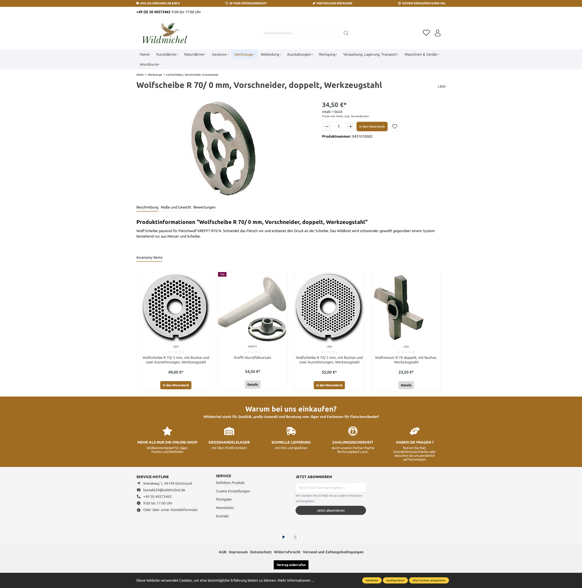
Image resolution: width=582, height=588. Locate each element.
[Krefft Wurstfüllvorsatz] (253, 308)
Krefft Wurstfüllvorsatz (252, 357)
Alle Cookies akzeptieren (429, 580)
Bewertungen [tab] (204, 207)
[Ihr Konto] (437, 33)
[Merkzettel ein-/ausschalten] (394, 126)
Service (223, 476)
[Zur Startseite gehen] (164, 33)
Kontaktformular (184, 510)
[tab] (147, 207)
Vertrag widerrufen (291, 565)
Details (252, 384)
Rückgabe (224, 499)
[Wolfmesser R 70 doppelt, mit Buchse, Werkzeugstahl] (406, 308)
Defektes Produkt (230, 483)
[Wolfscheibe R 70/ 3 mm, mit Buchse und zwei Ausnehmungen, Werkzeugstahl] (176, 308)
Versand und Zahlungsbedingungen (333, 552)
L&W (442, 86)
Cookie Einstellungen (233, 491)
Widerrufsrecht (287, 552)
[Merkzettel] (426, 33)
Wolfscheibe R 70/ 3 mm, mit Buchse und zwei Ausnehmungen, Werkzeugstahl (176, 359)
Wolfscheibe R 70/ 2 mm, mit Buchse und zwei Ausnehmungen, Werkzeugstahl (329, 359)
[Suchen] (346, 33)
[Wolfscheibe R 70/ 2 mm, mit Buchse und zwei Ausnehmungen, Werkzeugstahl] (329, 308)
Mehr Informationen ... (296, 580)
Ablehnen (372, 580)
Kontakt (222, 516)
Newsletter (225, 508)
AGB (222, 552)
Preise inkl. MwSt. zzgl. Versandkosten (345, 116)
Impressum (238, 552)
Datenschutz (261, 552)
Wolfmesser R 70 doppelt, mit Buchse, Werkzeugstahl (406, 359)
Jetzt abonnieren (331, 510)
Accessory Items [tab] (149, 257)
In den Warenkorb (372, 126)
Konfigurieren (395, 580)
